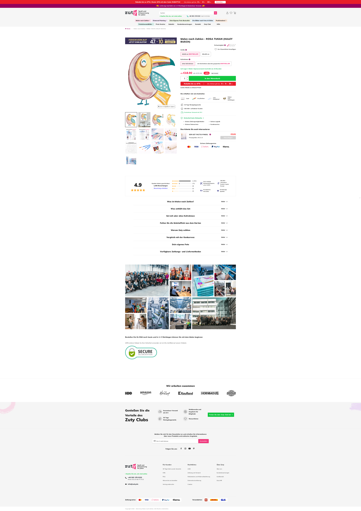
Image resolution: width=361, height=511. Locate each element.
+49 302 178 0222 (135, 477)
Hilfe (164, 472)
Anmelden (203, 441)
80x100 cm (205, 54)
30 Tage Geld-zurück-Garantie (172, 469)
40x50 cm (190, 54)
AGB (189, 469)
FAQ (164, 476)
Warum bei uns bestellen (170, 480)
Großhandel (220, 476)
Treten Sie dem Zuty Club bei (220, 415)
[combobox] (186, 12)
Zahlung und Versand (194, 472)
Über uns (219, 469)
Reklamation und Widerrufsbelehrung (199, 476)
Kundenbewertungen (223, 472)
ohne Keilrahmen (187, 63)
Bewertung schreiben (161, 188)
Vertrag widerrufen (168, 484)
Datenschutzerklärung (194, 480)
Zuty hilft (219, 480)
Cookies (190, 484)
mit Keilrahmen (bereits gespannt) (213, 63)
